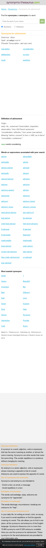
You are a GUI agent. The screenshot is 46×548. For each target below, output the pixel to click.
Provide (26, 320)
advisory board (29, 201)
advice (4, 156)
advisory (4, 201)
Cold (3, 326)
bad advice (5, 218)
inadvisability (6, 240)
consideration (28, 49)
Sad (2, 298)
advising (26, 184)
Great (3, 303)
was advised (6, 262)
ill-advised (5, 229)
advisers (26, 178)
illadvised (26, 234)
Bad (2, 292)
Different (26, 292)
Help (25, 309)
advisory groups (29, 206)
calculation (5, 49)
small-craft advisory (9, 251)
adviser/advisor (7, 178)
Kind (3, 309)
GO (42, 21)
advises (4, 184)
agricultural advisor (8, 212)
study (3, 60)
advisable (5, 162)
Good (3, 275)
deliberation (5, 54)
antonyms (23, 15)
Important (5, 286)
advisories (5, 195)
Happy (4, 281)
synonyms (12, 15)
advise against (7, 167)
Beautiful (26, 281)
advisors (26, 195)
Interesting (5, 320)
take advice (27, 251)
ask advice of (28, 212)
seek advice (28, 246)
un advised (27, 257)
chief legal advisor (8, 223)
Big (24, 286)
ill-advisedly (6, 234)
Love (25, 298)
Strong (4, 314)
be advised (27, 218)
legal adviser (6, 246)
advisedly (5, 173)
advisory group (7, 206)
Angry (25, 326)
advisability (27, 156)
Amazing (26, 314)
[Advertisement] (23, 89)
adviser (26, 173)
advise (25, 162)
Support (26, 303)
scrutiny (26, 54)
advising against (7, 190)
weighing (26, 60)
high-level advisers (30, 223)
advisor (26, 190)
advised (26, 167)
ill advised (27, 229)
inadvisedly (27, 240)
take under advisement (10, 257)
